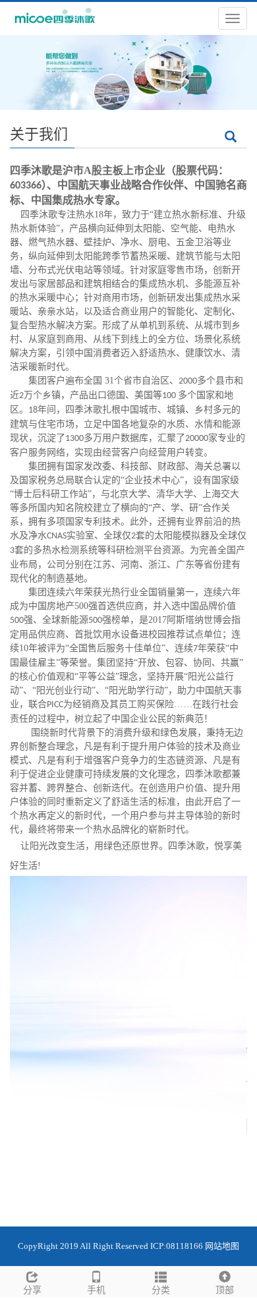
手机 (96, 1290)
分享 (32, 1290)
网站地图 (222, 1246)
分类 (161, 1290)
